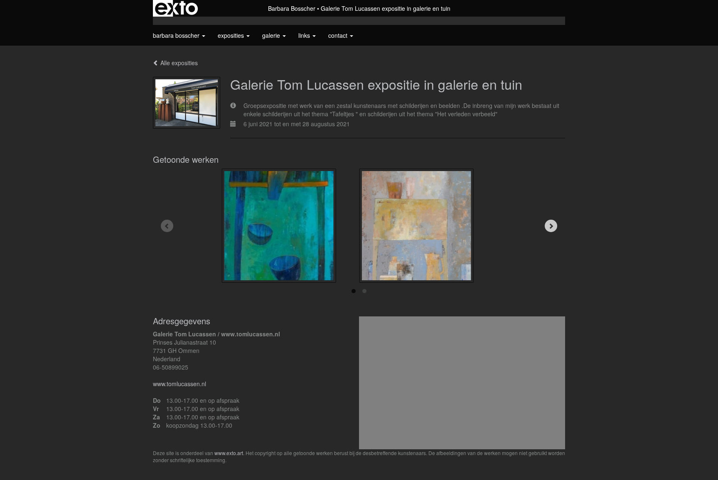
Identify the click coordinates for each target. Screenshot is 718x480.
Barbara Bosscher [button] (177, 35)
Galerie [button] (272, 35)
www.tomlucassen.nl (179, 384)
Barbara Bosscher (291, 8)
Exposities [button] (232, 35)
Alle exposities (178, 63)
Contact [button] (338, 35)
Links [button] (305, 35)
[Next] (551, 226)
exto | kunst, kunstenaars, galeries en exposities (176, 8)
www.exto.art (228, 452)
